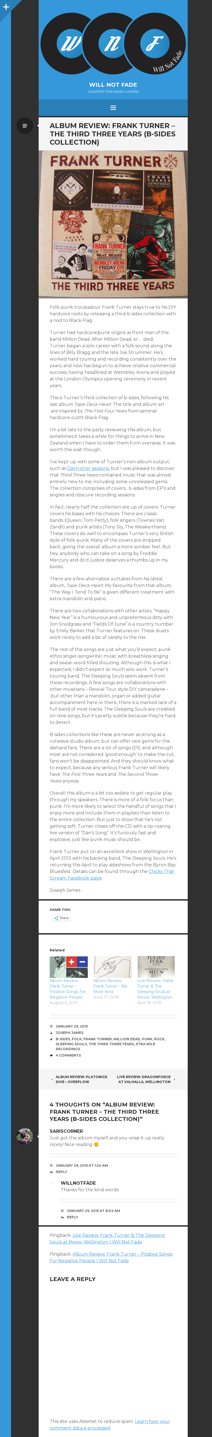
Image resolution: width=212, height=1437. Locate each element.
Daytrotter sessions (88, 468)
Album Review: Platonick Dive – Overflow (81, 1079)
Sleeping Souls (71, 1044)
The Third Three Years (111, 1044)
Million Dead (126, 1039)
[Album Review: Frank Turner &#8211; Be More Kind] (112, 967)
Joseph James (69, 1033)
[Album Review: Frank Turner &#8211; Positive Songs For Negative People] (69, 967)
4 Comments (68, 1055)
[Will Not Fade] (113, 43)
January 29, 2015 (72, 1026)
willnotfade (78, 1183)
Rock (159, 1039)
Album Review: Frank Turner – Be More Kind (110, 986)
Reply (61, 1172)
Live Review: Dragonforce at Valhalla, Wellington (144, 1079)
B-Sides (63, 1039)
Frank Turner (97, 1039)
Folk (77, 1039)
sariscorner (66, 1131)
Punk (147, 1039)
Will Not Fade (113, 84)
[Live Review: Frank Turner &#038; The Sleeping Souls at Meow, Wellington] (156, 967)
